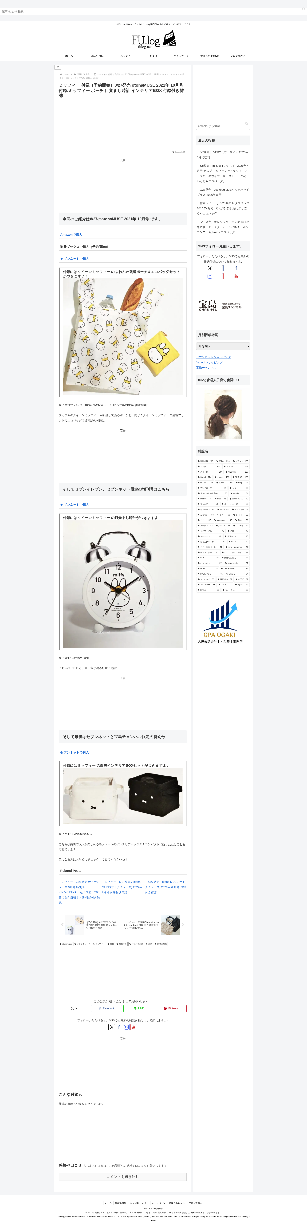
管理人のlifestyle (177, 1203)
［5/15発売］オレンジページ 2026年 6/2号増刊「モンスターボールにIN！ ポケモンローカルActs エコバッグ (223, 227)
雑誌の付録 (162, 944)
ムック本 (134, 1203)
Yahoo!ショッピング (209, 362)
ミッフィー (100, 944)
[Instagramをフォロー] (126, 1027)
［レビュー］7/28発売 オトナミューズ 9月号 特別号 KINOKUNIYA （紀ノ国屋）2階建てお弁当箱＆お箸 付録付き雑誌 (79, 892)
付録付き (123, 944)
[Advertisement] (123, 123)
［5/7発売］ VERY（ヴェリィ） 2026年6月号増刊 (222, 155)
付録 (112, 944)
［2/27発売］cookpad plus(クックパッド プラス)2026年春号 (223, 192)
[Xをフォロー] (111, 1027)
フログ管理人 (195, 1203)
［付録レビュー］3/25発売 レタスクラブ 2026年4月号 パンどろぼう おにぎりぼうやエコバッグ (223, 208)
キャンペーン (158, 1203)
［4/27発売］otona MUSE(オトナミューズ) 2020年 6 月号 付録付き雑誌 (165, 887)
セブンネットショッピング (213, 357)
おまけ (145, 1203)
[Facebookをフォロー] (119, 1027)
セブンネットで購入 (74, 259)
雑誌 (150, 944)
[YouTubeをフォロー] (133, 1027)
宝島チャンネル (206, 367)
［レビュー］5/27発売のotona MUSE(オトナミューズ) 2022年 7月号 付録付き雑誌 (122, 887)
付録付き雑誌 (137, 944)
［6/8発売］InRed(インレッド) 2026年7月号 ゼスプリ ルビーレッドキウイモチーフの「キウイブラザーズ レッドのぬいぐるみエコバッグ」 (222, 173)
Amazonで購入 (71, 234)
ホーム (108, 1203)
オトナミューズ (83, 944)
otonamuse (67, 944)
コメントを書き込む (122, 1177)
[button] (304, 9)
